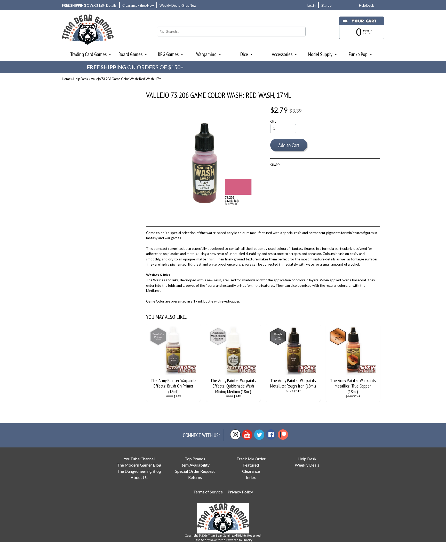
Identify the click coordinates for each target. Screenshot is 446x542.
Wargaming (206, 54)
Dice (244, 54)
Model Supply (320, 54)
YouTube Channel (139, 458)
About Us (139, 477)
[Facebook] (271, 434)
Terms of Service (208, 491)
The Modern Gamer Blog (139, 464)
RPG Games (168, 54)
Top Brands (195, 458)
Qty (273, 121)
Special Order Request (195, 471)
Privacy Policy (240, 491)
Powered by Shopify (239, 539)
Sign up (326, 5)
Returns (195, 477)
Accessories (282, 54)
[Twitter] (259, 434)
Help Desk (366, 5)
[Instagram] (235, 434)
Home (66, 79)
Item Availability (195, 464)
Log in (311, 5)
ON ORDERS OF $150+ (135, 67)
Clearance (251, 471)
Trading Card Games (88, 54)
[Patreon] (283, 434)
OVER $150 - (89, 5)
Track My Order (251, 458)
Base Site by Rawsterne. (210, 539)
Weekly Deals (307, 464)
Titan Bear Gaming (220, 535)
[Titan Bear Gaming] (88, 38)
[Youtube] (247, 434)
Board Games (130, 54)
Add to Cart (288, 145)
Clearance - (138, 5)
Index (251, 477)
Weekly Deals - (178, 5)
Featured (251, 464)
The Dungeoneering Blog (139, 471)
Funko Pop (358, 54)
